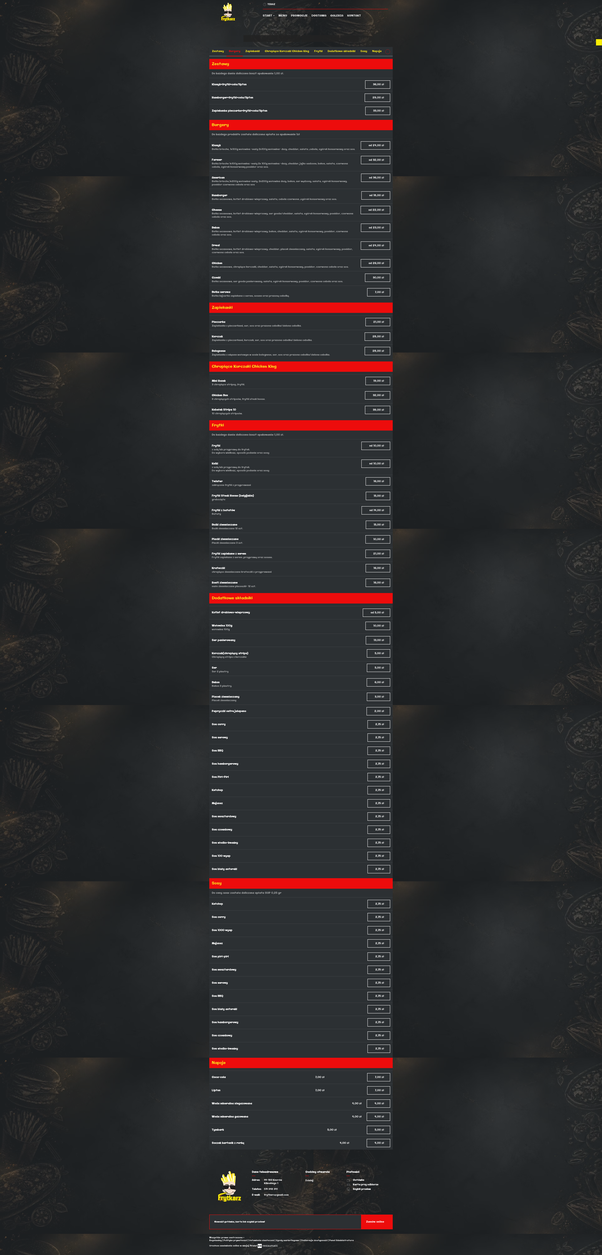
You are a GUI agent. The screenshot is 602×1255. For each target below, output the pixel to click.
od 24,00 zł (377, 145)
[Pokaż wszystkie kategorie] (387, 51)
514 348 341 (271, 1189)
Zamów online (375, 1222)
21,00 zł (379, 322)
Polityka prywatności (236, 1240)
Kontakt (354, 16)
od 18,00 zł (377, 195)
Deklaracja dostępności (314, 1240)
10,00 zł (379, 539)
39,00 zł (379, 410)
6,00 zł (380, 682)
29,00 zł (379, 97)
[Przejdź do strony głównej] (238, 12)
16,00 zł (379, 481)
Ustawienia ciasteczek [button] (262, 1240)
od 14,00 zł (377, 510)
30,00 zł (379, 278)
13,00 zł (379, 640)
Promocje (299, 16)
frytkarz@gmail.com (276, 1195)
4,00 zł (380, 1103)
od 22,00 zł (377, 210)
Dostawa (319, 16)
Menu (282, 16)
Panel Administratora (341, 1240)
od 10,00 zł (377, 446)
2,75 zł (380, 724)
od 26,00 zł (377, 263)
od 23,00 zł (377, 228)
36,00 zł (379, 84)
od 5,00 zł (378, 612)
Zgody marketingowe (288, 1240)
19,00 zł (379, 381)
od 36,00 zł (377, 178)
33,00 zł (379, 111)
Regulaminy (215, 1240)
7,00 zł (380, 292)
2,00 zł (380, 711)
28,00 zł (379, 336)
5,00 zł (380, 653)
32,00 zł (379, 395)
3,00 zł (380, 697)
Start (268, 16)
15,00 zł (379, 496)
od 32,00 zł (377, 160)
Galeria (336, 16)
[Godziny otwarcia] (326, 1181)
